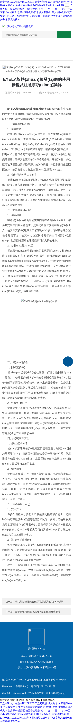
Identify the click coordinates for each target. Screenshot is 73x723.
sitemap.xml (19, 693)
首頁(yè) (29, 67)
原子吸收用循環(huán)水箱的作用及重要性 (37, 611)
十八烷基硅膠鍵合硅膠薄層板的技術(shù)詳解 (39, 601)
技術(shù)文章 (45, 67)
